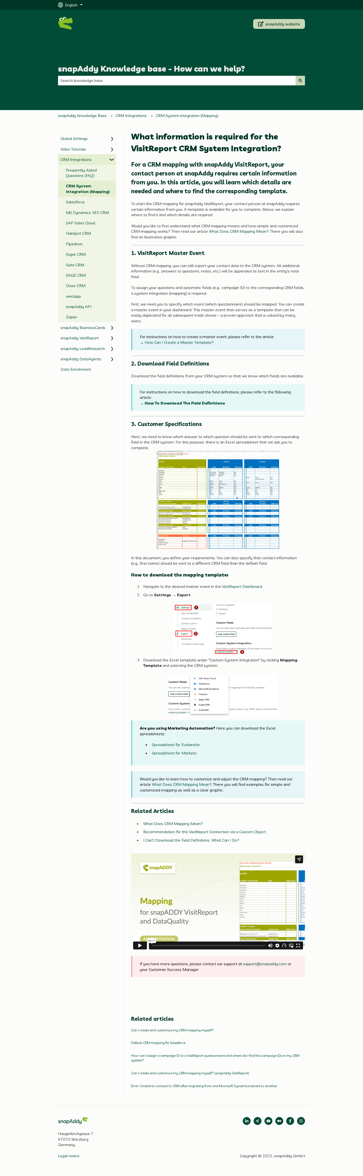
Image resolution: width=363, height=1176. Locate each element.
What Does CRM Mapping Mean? (238, 231)
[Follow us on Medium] (268, 1121)
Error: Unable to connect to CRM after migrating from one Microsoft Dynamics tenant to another (204, 1086)
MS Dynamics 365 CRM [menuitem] (87, 212)
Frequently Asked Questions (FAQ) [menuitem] (81, 173)
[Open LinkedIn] (247, 1121)
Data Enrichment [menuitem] (75, 369)
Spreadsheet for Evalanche (176, 744)
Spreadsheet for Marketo (174, 753)
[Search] (300, 80)
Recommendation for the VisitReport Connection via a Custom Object (204, 831)
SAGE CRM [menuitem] (76, 275)
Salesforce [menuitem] (75, 201)
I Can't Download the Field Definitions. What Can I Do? (191, 840)
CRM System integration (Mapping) (187, 115)
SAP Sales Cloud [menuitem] (80, 222)
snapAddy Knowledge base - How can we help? (151, 69)
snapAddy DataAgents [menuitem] (80, 358)
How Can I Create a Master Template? (179, 342)
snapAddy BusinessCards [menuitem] (82, 327)
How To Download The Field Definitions (185, 403)
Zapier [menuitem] (71, 316)
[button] (112, 139)
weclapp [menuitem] (73, 296)
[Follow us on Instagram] (301, 1121)
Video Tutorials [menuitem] (73, 149)
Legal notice (69, 1155)
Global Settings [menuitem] (74, 138)
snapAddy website (282, 23)
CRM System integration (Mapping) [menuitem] (88, 188)
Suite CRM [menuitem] (75, 264)
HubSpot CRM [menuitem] (78, 233)
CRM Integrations (131, 115)
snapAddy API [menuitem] (78, 306)
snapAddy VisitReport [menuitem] (79, 337)
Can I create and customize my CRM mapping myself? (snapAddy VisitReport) (190, 1073)
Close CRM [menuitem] (75, 285)
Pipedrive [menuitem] (74, 243)
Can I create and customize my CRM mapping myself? (173, 1030)
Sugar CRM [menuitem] (76, 254)
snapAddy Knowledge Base (82, 115)
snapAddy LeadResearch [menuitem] (82, 348)
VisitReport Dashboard (242, 586)
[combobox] (177, 80)
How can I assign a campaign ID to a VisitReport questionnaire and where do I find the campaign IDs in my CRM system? (215, 1058)
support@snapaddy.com (265, 963)
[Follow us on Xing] (258, 1121)
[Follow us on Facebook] (290, 1121)
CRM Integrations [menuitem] (76, 159)
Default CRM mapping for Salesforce (158, 1043)
